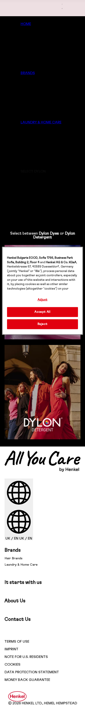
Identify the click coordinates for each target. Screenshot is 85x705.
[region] (42, 291)
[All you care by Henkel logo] (42, 470)
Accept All (42, 311)
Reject (43, 324)
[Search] (62, 16)
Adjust (43, 299)
